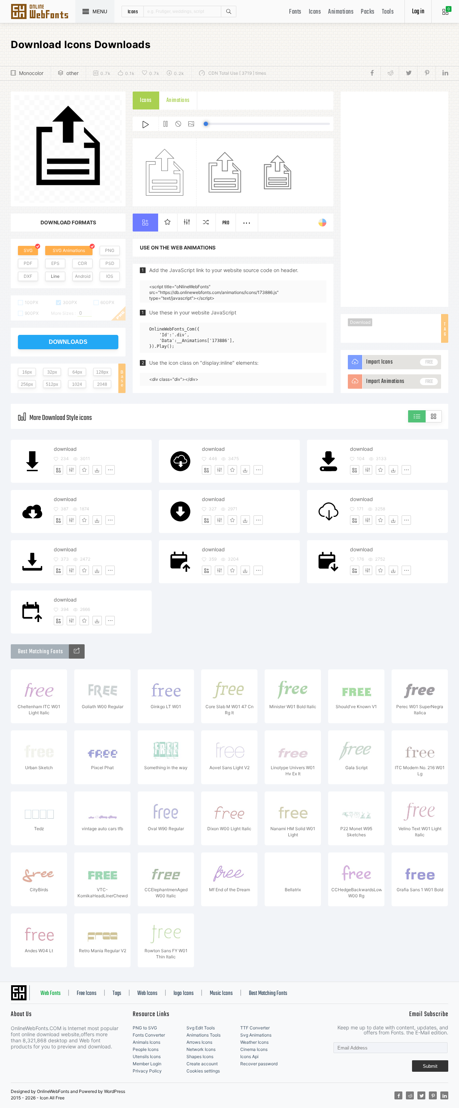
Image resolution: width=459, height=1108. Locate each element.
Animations (341, 12)
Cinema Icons (254, 1049)
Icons (315, 12)
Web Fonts (51, 993)
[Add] (58, 469)
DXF (28, 276)
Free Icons (86, 993)
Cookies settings (203, 1071)
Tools (388, 12)
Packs (368, 12)
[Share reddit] (389, 73)
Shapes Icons (199, 1056)
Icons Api (249, 1056)
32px (52, 372)
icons (133, 11)
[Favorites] (84, 469)
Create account (202, 1063)
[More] (110, 469)
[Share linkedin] (441, 73)
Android (82, 276)
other (72, 73)
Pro (226, 223)
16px (27, 372)
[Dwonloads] (97, 469)
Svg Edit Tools (200, 1027)
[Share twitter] (408, 73)
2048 (102, 384)
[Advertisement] (394, 199)
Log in (418, 11)
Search (228, 11)
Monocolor (31, 73)
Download (360, 322)
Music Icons (221, 993)
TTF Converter (255, 1027)
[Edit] (71, 469)
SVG (28, 250)
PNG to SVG (145, 1027)
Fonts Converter (149, 1035)
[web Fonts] (77, 651)
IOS (109, 276)
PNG (109, 250)
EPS (55, 263)
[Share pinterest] (426, 73)
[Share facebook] (374, 73)
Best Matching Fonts (268, 993)
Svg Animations (255, 1035)
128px (102, 372)
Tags (117, 993)
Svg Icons (43, 12)
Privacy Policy (147, 1071)
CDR (82, 263)
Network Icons (201, 1049)
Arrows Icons (199, 1042)
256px (27, 384)
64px (77, 372)
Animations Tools (203, 1035)
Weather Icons (254, 1042)
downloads (68, 342)
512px (52, 384)
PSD (109, 263)
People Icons (145, 1049)
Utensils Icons (147, 1056)
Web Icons (147, 993)
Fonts (295, 12)
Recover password (259, 1063)
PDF (28, 263)
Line (55, 276)
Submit (430, 1066)
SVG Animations (69, 250)
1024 (77, 384)
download (65, 449)
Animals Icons (146, 1042)
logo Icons (184, 993)
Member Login (147, 1063)
